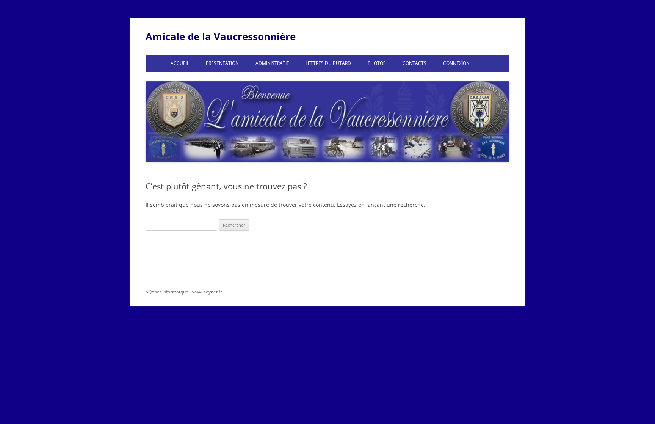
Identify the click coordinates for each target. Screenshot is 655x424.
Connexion (456, 63)
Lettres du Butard (328, 63)
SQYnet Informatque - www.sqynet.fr (184, 291)
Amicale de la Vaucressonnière (221, 36)
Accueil (180, 63)
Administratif (272, 63)
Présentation (222, 63)
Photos (377, 63)
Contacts (414, 63)
